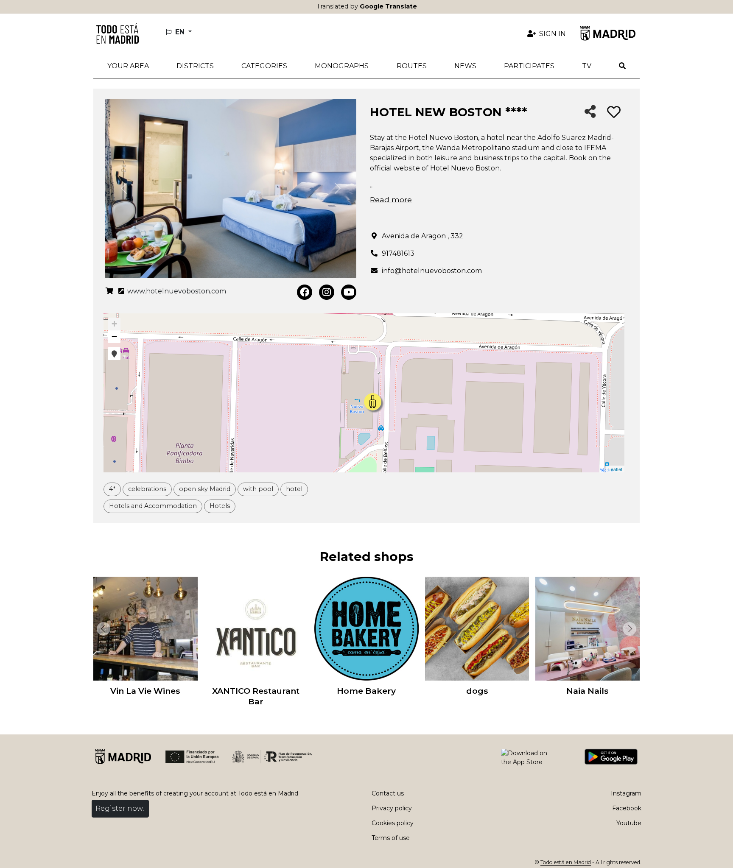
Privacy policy (392, 808)
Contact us (388, 793)
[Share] (590, 112)
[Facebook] (304, 292)
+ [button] (114, 323)
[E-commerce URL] (109, 291)
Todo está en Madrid (565, 862)
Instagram (626, 793)
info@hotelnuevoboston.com (432, 271)
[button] (194, 66)
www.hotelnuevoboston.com (176, 291)
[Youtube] (348, 292)
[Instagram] (326, 292)
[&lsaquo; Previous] (101, 629)
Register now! (120, 808)
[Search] (622, 66)
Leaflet (615, 469)
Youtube (628, 823)
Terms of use (391, 838)
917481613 (398, 253)
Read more (391, 199)
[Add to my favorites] (613, 112)
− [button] (114, 336)
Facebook (626, 808)
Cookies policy (393, 823)
